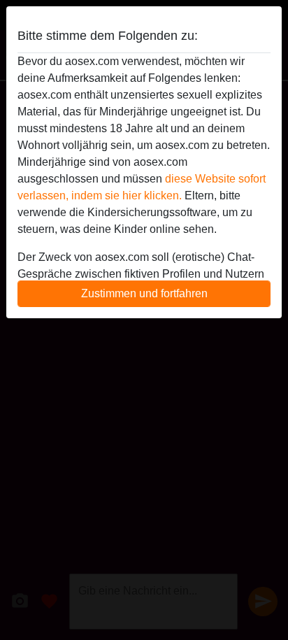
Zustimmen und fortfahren (144, 293)
